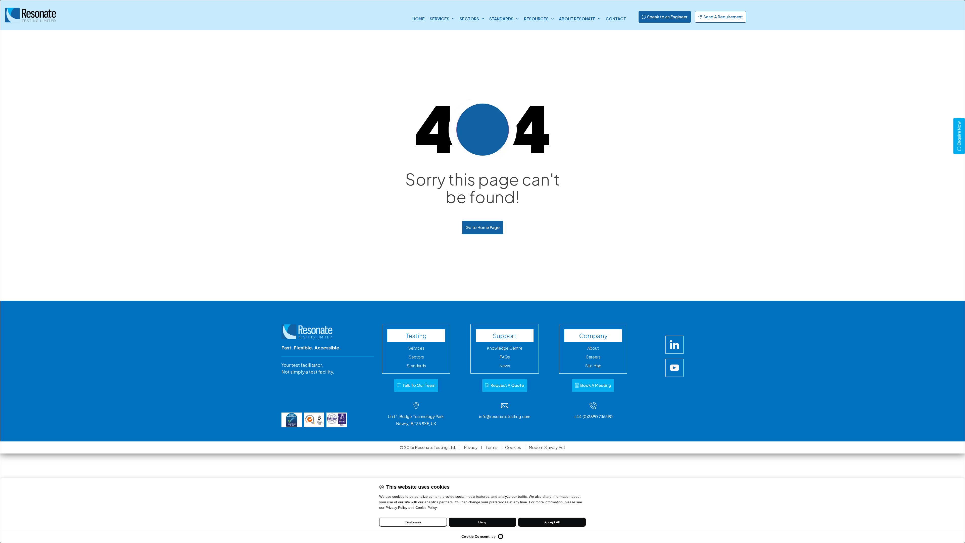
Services (439, 18)
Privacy (471, 447)
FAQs (505, 356)
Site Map (593, 365)
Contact (616, 18)
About (593, 348)
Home (418, 18)
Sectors (469, 18)
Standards (501, 18)
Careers (593, 356)
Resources (536, 18)
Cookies (513, 447)
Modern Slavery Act (547, 447)
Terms (491, 447)
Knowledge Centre (504, 348)
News (504, 365)
